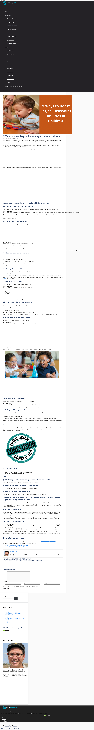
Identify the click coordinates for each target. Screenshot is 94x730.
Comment (5, 581)
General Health (10, 18)
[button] (4, 90)
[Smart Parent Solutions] (10, 4)
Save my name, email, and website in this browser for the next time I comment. (21, 586)
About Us (4, 719)
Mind (8, 65)
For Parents (7, 15)
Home (6, 11)
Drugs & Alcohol (10, 79)
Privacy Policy (5, 717)
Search (4, 596)
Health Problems (10, 50)
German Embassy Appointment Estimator (14, 86)
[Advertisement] (33, 157)
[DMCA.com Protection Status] (6, 631)
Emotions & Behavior (11, 43)
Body (8, 61)
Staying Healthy (10, 54)
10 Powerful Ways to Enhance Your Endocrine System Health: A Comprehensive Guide (23, 548)
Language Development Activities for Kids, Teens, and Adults (18, 546)
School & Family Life (11, 36)
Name (4, 583)
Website (42, 583)
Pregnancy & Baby (11, 40)
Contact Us (4, 720)
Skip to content (3, 0)
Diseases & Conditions (12, 29)
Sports (8, 82)
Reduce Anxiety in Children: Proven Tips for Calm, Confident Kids (17, 559)
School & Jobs (10, 75)
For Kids (6, 47)
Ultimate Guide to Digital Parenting (48, 541)
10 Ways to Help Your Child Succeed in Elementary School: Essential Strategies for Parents (23, 560)
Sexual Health (10, 72)
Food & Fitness (10, 68)
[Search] (16, 598)
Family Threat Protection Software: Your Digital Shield (16, 545)
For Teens (7, 57)
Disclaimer (4, 721)
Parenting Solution (11, 22)
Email (23, 583)
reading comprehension (11, 141)
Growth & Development (12, 25)
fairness (4, 278)
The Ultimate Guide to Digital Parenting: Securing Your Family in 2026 (13, 611)
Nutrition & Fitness (11, 33)
